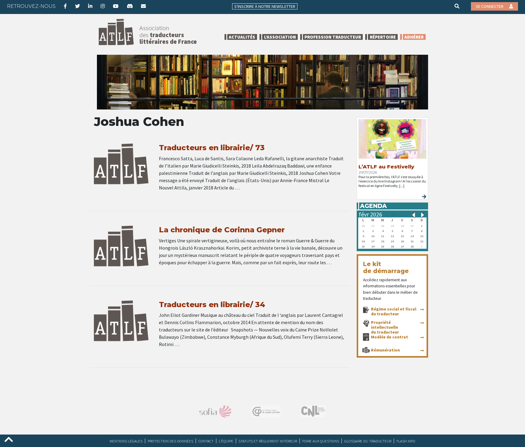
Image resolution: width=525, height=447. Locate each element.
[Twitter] (77, 6)
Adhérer (414, 37)
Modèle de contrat (389, 337)
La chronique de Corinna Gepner (222, 229)
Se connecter (490, 6)
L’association (280, 37)
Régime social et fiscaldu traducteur (393, 311)
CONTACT (206, 440)
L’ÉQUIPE (226, 440)
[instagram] (103, 6)
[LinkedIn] (90, 6)
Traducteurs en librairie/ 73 (212, 147)
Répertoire (383, 37)
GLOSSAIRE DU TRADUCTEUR (367, 440)
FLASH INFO (405, 440)
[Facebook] (65, 6)
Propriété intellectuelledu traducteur (385, 327)
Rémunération (385, 350)
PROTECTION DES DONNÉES (170, 440)
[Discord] (130, 6)
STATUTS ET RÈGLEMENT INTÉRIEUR (267, 440)
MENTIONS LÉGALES (126, 440)
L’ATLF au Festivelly (386, 167)
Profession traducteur (332, 37)
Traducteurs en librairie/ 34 (212, 304)
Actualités (242, 37)
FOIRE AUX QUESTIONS (320, 440)
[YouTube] (115, 6)
